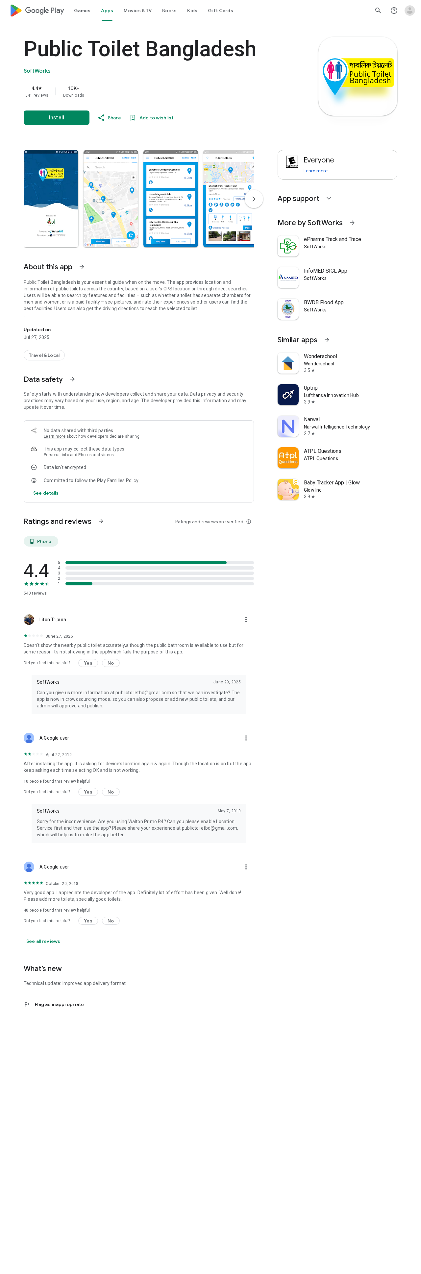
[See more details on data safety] (46, 493)
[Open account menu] (410, 10)
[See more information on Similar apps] (327, 340)
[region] (155, 91)
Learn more (54, 436)
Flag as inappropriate (54, 1004)
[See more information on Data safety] (72, 379)
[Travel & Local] (44, 355)
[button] (51, 198)
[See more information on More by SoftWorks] (352, 223)
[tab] (82, 10)
